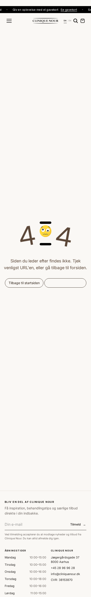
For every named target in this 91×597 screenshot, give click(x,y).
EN (70, 20)
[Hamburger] (9, 21)
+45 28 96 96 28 (63, 568)
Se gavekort (65, 9)
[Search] (75, 20)
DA (65, 20)
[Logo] (45, 21)
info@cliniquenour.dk (65, 574)
